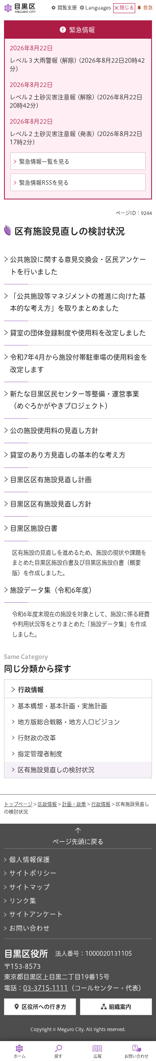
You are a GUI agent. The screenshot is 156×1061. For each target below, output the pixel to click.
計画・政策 (74, 804)
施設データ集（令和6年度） (53, 590)
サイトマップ (29, 887)
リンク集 (22, 900)
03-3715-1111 (45, 988)
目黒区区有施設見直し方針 (51, 504)
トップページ (18, 804)
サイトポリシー (33, 873)
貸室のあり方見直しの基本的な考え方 (68, 455)
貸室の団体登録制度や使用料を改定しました (78, 332)
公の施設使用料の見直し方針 (54, 430)
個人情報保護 (29, 859)
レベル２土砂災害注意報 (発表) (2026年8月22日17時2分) (76, 138)
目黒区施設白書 (34, 528)
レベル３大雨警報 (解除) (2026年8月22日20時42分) (77, 64)
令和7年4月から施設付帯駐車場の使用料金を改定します (78, 363)
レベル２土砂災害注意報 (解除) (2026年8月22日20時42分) (76, 101)
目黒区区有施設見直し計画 (51, 479)
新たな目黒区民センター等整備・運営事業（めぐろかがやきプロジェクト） (74, 399)
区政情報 (47, 804)
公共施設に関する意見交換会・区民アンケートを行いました (78, 265)
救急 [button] (148, 7)
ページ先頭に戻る (78, 841)
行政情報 (100, 804)
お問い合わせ (29, 928)
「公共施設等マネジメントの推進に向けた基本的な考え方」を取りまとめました (78, 302)
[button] (64, 8)
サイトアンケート (36, 914)
